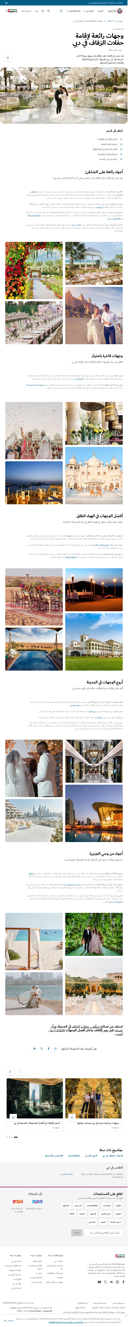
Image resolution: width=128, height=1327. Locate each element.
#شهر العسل (89, 1147)
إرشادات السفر (97, 2)
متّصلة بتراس (77, 376)
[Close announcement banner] (6, 2)
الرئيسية (98, 10)
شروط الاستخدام (34, 1301)
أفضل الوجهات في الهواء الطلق (102, 148)
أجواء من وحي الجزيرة (106, 158)
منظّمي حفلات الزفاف (84, 1017)
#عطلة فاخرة (72, 1147)
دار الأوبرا (98, 711)
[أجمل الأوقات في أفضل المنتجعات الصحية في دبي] (33, 1089)
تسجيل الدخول (26, 10)
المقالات (108, 20)
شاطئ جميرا (74, 224)
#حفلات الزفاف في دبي (110, 1147)
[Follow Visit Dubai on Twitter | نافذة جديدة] (103, 1273)
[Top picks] (43, 10)
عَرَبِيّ (36, 10)
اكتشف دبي (88, 10)
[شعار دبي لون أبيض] (118, 1247)
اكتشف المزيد (66, 1165)
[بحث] (48, 10)
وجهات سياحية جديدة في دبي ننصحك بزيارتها (96, 1114)
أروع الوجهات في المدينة (105, 153)
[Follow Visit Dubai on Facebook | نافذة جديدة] (121, 1273)
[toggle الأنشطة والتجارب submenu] (65, 10)
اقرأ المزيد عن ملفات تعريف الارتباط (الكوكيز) (58, 1322)
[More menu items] (59, 11)
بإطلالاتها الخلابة (68, 553)
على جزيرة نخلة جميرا (70, 877)
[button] (9, 1321)
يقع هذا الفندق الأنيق (99, 541)
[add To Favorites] (7, 57)
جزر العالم (30, 866)
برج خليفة (90, 705)
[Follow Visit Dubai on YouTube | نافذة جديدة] (97, 1273)
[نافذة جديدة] (54, 1040)
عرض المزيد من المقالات (106, 1128)
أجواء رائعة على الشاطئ (105, 138)
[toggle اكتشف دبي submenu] (83, 10)
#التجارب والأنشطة (52, 1147)
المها (67, 531)
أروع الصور (98, 206)
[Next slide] (20, 1062)
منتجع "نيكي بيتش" (113, 894)
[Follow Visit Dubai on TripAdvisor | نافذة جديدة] (109, 1273)
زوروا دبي (118, 20)
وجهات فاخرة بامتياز (107, 143)
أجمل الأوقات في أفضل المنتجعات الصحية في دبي (35, 1114)
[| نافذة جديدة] (115, 1273)
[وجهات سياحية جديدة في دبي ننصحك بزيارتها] (92, 1089)
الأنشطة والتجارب (72, 10)
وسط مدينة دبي (73, 699)
